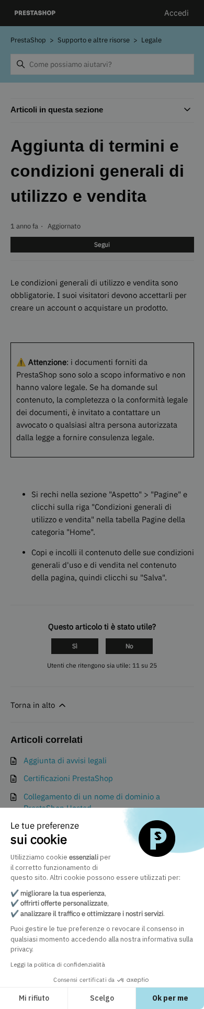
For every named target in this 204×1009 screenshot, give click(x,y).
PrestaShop (28, 40)
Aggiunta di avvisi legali (65, 760)
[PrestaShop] (35, 13)
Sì (74, 646)
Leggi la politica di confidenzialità (57, 964)
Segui (102, 244)
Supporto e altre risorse (94, 40)
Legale (151, 40)
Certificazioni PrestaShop (68, 778)
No (129, 646)
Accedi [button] (176, 13)
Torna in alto (33, 705)
